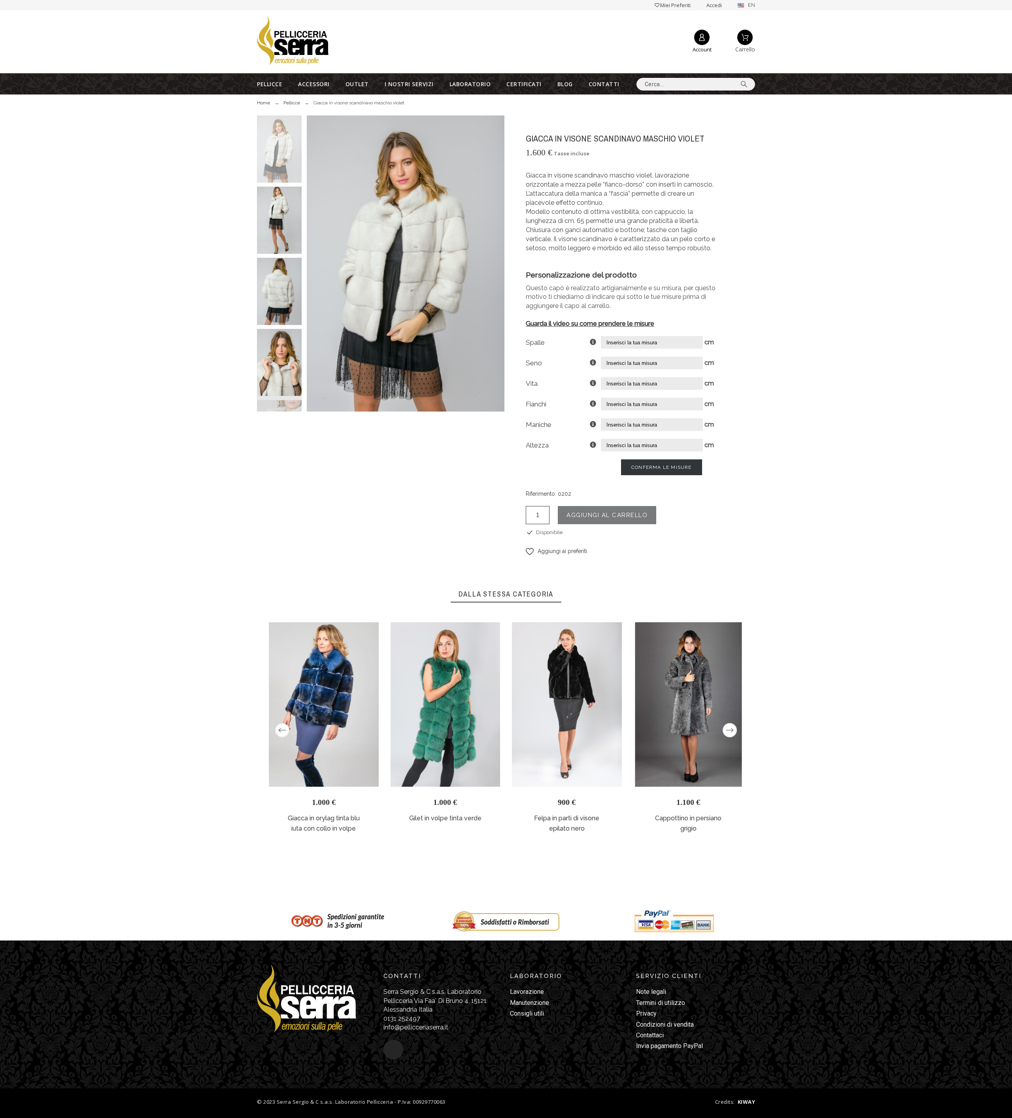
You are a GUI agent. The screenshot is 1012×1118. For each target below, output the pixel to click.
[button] (556, 551)
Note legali (651, 991)
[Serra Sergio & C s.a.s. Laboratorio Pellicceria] (293, 41)
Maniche (538, 425)
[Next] (730, 730)
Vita (532, 383)
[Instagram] (393, 1049)
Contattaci (650, 1035)
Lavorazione (527, 991)
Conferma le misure (661, 467)
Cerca (745, 84)
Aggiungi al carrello (607, 515)
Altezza (537, 445)
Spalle (535, 342)
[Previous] (282, 730)
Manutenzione (529, 1003)
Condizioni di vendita (665, 1024)
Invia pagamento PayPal (669, 1046)
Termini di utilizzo (660, 1003)
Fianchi (536, 404)
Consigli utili (527, 1013)
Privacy (646, 1013)
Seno (534, 363)
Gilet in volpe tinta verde (445, 818)
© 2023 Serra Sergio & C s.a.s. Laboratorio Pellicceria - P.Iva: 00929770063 (351, 1101)
